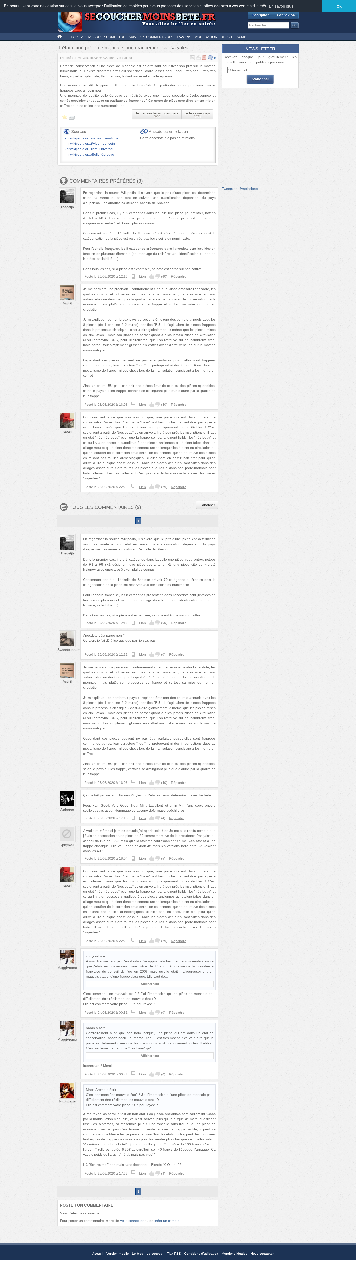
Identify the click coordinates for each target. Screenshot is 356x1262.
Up (151, 276)
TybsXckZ (83, 58)
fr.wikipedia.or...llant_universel (90, 149)
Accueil (97, 1253)
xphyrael (67, 845)
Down (157, 276)
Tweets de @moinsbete (240, 189)
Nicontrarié (67, 1101)
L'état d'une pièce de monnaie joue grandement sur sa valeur (124, 47)
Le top (72, 37)
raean (67, 431)
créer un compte (166, 1221)
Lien (142, 276)
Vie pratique (125, 58)
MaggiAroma (67, 968)
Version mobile (117, 1253)
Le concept (155, 1253)
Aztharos (67, 809)
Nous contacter (262, 1253)
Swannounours (68, 650)
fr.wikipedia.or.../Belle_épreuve (90, 154)
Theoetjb (67, 207)
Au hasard (91, 37)
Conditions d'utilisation (201, 1253)
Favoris (184, 37)
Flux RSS (174, 1253)
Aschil (67, 303)
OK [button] (339, 6)
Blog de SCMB (233, 37)
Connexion (286, 15)
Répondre (178, 276)
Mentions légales (234, 1253)
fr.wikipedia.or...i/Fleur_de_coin (91, 143)
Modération (205, 37)
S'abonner (207, 505)
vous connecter (132, 1221)
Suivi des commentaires (151, 37)
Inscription (261, 15)
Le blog (137, 1253)
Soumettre (114, 37)
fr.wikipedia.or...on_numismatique (92, 138)
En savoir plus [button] (281, 6)
